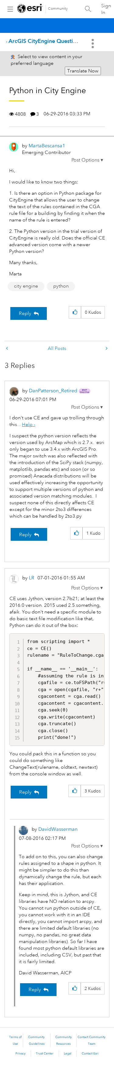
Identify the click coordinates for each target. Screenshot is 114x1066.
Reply (25, 313)
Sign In (106, 9)
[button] (87, 160)
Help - (28, 424)
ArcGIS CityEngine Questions (45, 41)
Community (58, 8)
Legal (67, 1053)
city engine (26, 286)
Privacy (21, 1053)
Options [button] (93, 43)
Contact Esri (90, 1053)
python (61, 286)
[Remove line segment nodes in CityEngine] (106, 348)
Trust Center (45, 1053)
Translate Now (82, 71)
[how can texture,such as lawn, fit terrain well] (7, 348)
